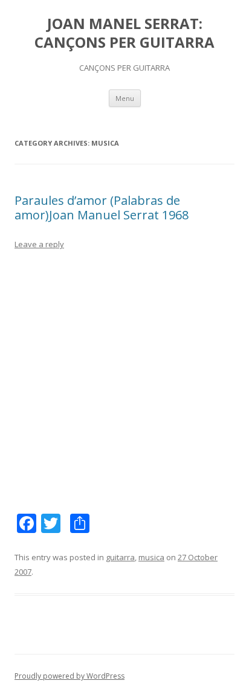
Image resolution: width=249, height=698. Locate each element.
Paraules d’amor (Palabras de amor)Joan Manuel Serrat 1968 (102, 207)
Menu (124, 98)
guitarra (120, 557)
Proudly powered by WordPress (69, 676)
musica (151, 557)
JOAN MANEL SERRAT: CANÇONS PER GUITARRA (124, 33)
